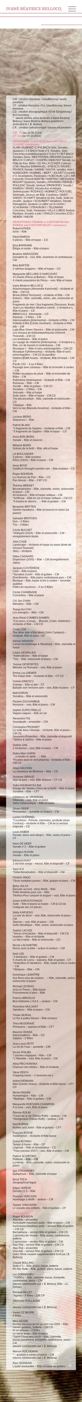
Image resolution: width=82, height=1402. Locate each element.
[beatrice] (34, 9)
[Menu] (70, 9)
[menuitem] (70, 9)
